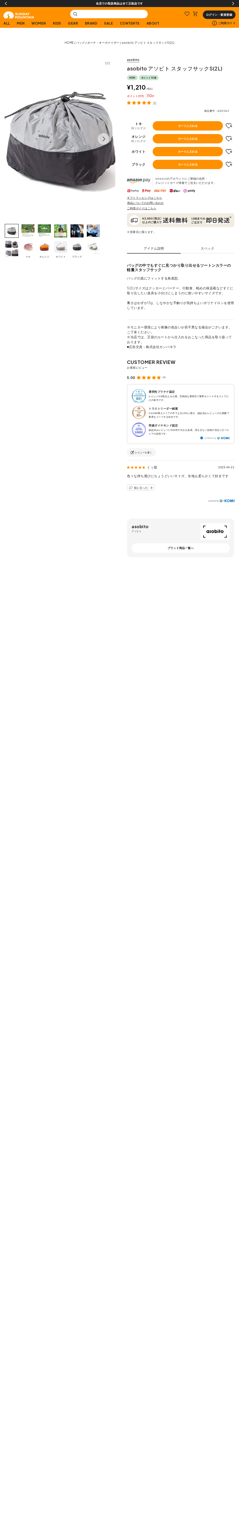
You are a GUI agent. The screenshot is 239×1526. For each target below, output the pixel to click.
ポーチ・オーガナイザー (103, 42)
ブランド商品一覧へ (181, 548)
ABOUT (153, 23)
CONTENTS (130, 23)
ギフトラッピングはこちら (144, 198)
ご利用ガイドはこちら (141, 208)
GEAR (73, 23)
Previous (6, 3)
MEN (21, 23)
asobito (133, 60)
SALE (108, 23)
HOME (69, 42)
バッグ (80, 42)
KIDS (57, 23)
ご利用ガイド (226, 23)
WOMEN (39, 23)
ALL (7, 23)
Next (233, 3)
